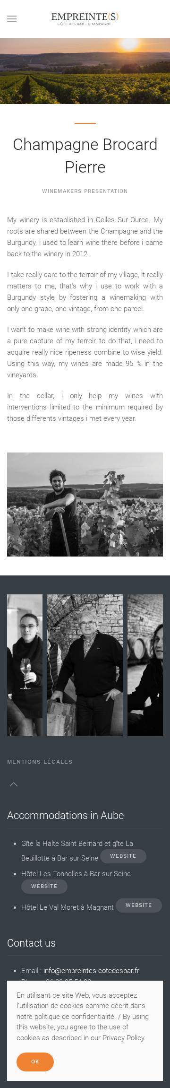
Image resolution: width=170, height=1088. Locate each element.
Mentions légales (40, 761)
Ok (35, 1062)
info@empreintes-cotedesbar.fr (91, 970)
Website (123, 856)
